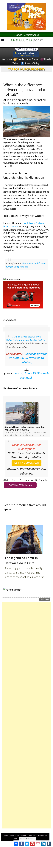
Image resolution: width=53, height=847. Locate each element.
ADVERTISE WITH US (31, 35)
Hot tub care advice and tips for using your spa (26, 264)
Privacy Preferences (27, 839)
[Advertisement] (26, 715)
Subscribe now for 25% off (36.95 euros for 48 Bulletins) (28, 358)
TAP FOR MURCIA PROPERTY (26, 69)
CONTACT (18, 35)
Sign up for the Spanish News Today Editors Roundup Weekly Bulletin (25, 338)
